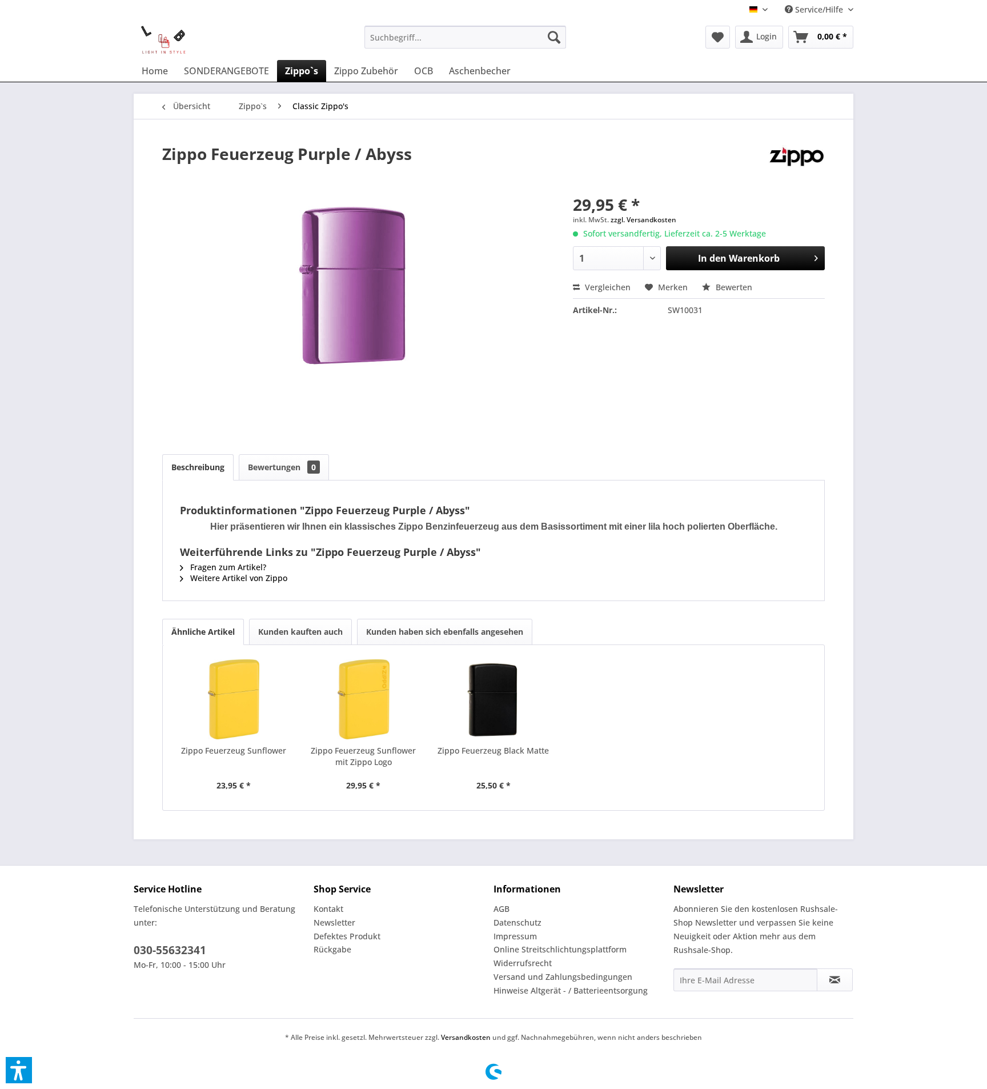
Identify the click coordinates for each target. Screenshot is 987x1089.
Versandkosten (466, 1037)
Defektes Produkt (347, 936)
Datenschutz (517, 922)
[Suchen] (554, 37)
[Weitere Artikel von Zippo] (796, 165)
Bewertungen (282, 467)
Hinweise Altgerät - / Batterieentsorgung (571, 990)
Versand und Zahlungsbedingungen (563, 976)
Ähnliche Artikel (203, 631)
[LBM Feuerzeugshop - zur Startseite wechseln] (163, 40)
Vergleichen (607, 287)
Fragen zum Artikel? (227, 567)
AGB (501, 908)
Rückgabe (332, 949)
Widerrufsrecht (523, 963)
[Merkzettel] (717, 37)
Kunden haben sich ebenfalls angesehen (444, 631)
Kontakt (328, 908)
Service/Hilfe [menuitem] (819, 9)
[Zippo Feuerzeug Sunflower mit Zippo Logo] (363, 699)
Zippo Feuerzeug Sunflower (233, 750)
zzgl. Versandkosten (643, 220)
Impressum (515, 936)
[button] (19, 1070)
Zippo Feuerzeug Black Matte (493, 750)
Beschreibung (197, 467)
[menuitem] (465, 37)
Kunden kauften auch (300, 631)
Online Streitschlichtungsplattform (560, 949)
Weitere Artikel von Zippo (237, 577)
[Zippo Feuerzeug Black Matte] (493, 699)
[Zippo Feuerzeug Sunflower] (233, 699)
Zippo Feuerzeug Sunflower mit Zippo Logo (363, 756)
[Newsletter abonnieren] (835, 979)
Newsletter (334, 922)
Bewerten (732, 287)
